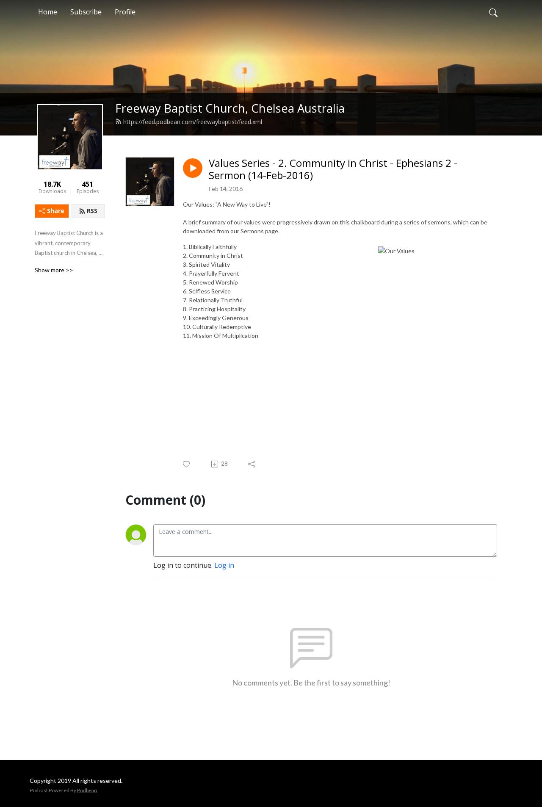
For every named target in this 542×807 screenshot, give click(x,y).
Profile (125, 12)
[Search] (493, 11)
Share (55, 211)
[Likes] (187, 464)
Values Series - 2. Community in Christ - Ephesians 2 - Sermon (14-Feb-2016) (333, 169)
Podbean (87, 790)
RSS (92, 211)
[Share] (252, 464)
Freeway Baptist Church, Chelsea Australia (230, 108)
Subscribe (86, 12)
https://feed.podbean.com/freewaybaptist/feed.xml (192, 122)
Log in (224, 565)
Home (47, 12)
